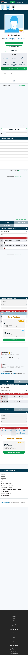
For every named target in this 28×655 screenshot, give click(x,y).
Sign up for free (5, 373)
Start (2, 126)
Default (7, 222)
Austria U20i (21, 38)
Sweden (14, 616)
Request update (22, 170)
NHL (14, 632)
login (13, 373)
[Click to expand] (26, 412)
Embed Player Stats (21, 219)
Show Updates (14, 46)
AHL (14, 637)
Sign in (18, 2)
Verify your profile (5, 502)
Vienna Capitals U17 (9, 240)
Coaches (7, 225)
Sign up (12, 2)
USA (14, 620)
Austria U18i (17, 245)
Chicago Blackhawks (14, 648)
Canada (14, 618)
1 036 (7, 73)
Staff (21, 409)
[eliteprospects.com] (4, 2)
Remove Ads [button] (22, 85)
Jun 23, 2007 (24, 141)
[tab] (7, 222)
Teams (21, 381)
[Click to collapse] (26, 228)
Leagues (6, 381)
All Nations (14, 625)
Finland (14, 622)
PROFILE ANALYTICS (17, 73)
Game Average (21, 222)
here (6, 504)
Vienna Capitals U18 (9, 245)
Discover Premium (14, 452)
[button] (14, 43)
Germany (14, 624)
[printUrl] (14, 81)
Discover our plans (14, 69)
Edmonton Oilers (14, 651)
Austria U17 (17, 240)
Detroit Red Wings (14, 649)
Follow (14, 43)
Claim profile (15, 50)
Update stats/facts (15, 129)
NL (14, 641)
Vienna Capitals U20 (10, 38)
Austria (25, 150)
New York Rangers (14, 653)
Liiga (14, 639)
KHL (14, 634)
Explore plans (14, 340)
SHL (14, 636)
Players (7, 409)
